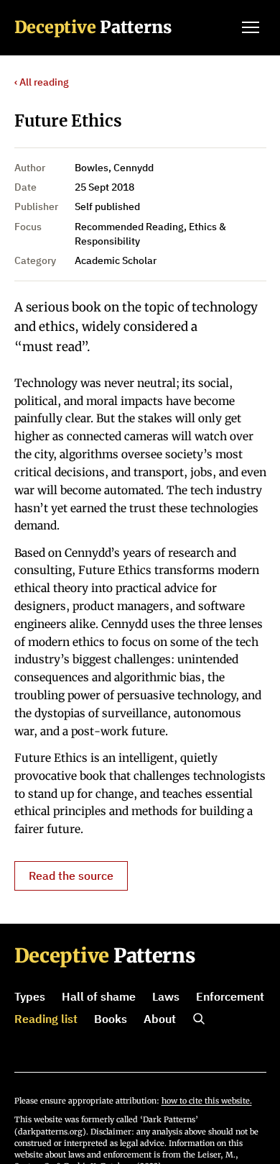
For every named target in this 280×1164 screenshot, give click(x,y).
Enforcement (230, 996)
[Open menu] (250, 27)
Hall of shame (99, 996)
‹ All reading (41, 82)
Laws (165, 996)
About (160, 1018)
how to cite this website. (207, 1101)
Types (29, 996)
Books (110, 1018)
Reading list (46, 1018)
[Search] (198, 1018)
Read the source (71, 875)
